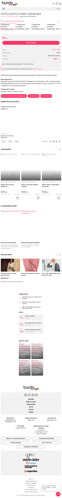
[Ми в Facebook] (25, 395)
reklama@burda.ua (52, 420)
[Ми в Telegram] (36, 395)
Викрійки (8, 16)
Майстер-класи (24, 341)
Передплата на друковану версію (15, 438)
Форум (21, 312)
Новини (31, 412)
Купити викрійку (31, 43)
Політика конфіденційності (31, 489)
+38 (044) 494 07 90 (10, 422)
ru (59, 9)
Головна (3, 16)
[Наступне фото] (58, 21)
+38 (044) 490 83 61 (20, 428)
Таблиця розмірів (15, 442)
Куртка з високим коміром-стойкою (30, 185)
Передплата (31, 487)
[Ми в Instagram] (32, 395)
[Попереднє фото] (3, 21)
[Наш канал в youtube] (29, 395)
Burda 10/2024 (24, 182)
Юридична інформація (31, 481)
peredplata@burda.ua (10, 420)
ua (56, 9)
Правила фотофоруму (31, 483)
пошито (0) (17, 194)
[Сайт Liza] (31, 454)
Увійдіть (3, 281)
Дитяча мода (15, 16)
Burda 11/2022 (45, 182)
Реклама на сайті (31, 485)
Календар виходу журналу (46, 438)
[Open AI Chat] (58, 494)
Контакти (31, 479)
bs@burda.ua (31, 420)
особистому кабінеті (37, 68)
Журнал (31, 409)
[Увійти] (60, 3)
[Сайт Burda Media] (31, 466)
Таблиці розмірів (33, 96)
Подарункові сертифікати (31, 446)
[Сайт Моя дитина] (31, 463)
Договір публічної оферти (31, 492)
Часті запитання (46, 96)
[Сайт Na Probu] (31, 471)
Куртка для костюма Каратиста (7, 185)
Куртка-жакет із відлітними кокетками (50, 185)
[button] (59, 149)
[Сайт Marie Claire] (31, 459)
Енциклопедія (23, 294)
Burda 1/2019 (56, 49)
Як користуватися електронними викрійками (13, 96)
